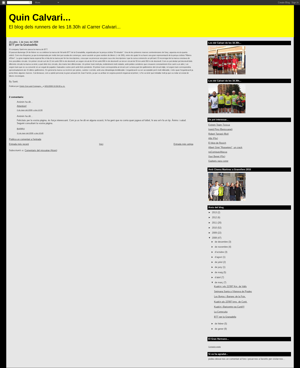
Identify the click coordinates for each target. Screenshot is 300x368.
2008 (215, 237)
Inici (101, 144)
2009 (215, 232)
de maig (219, 272)
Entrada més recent (19, 144)
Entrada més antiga (183, 144)
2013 (215, 212)
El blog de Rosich (217, 143)
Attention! (22, 106)
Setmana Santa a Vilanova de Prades (233, 291)
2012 (215, 217)
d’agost (219, 257)
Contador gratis (214, 347)
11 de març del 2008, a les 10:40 (30, 133)
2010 (215, 227)
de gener (219, 329)
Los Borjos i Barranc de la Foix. (230, 296)
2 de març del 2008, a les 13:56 (30, 110)
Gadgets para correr (218, 161)
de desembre (221, 241)
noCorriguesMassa (217, 152)
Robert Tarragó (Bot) (218, 134)
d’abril (218, 277)
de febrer (219, 323)
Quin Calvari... (40, 17)
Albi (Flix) (213, 138)
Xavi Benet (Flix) (216, 156)
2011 (215, 222)
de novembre (221, 247)
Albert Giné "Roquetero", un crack (225, 147)
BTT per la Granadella (225, 317)
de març (219, 282)
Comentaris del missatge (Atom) (41, 150)
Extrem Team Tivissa (219, 125)
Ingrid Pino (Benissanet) (220, 129)
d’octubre (220, 252)
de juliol (219, 262)
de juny (219, 267)
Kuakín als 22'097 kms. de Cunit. (230, 301)
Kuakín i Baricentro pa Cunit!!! (229, 306)
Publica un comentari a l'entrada (25, 139)
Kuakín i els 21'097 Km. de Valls (230, 286)
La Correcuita (220, 311)
